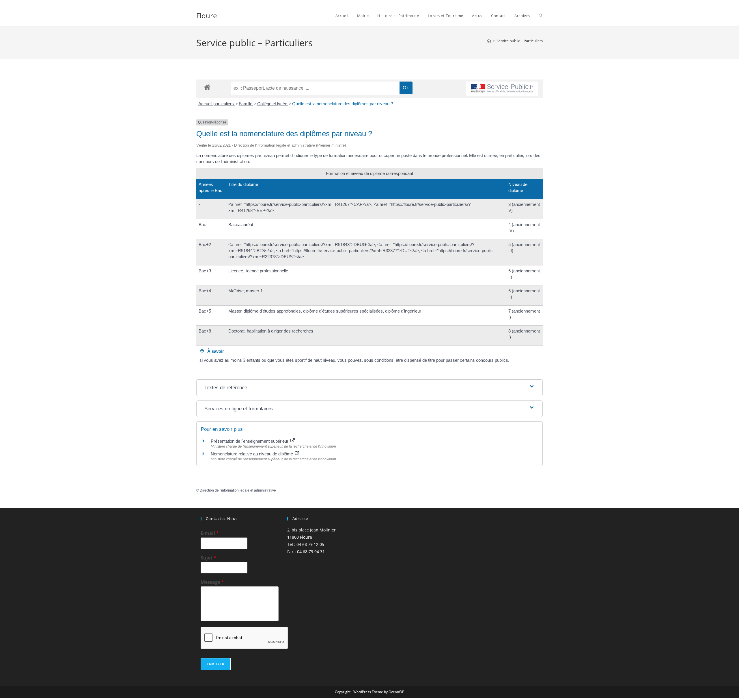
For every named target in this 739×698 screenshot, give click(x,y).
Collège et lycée (272, 103)
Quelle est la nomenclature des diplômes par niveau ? (342, 103)
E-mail (210, 533)
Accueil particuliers (216, 103)
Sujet (208, 558)
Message (212, 582)
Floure (206, 15)
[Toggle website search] (541, 15)
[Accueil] (489, 40)
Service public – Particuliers (520, 40)
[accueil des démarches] (207, 87)
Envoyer (216, 664)
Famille (246, 103)
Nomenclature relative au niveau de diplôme (252, 453)
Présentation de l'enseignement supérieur (250, 441)
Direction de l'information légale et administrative (238, 490)
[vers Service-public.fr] (502, 89)
